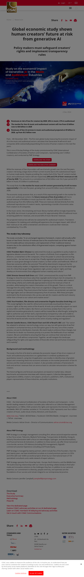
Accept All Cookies (36, 573)
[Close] (81, 564)
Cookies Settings (20, 573)
